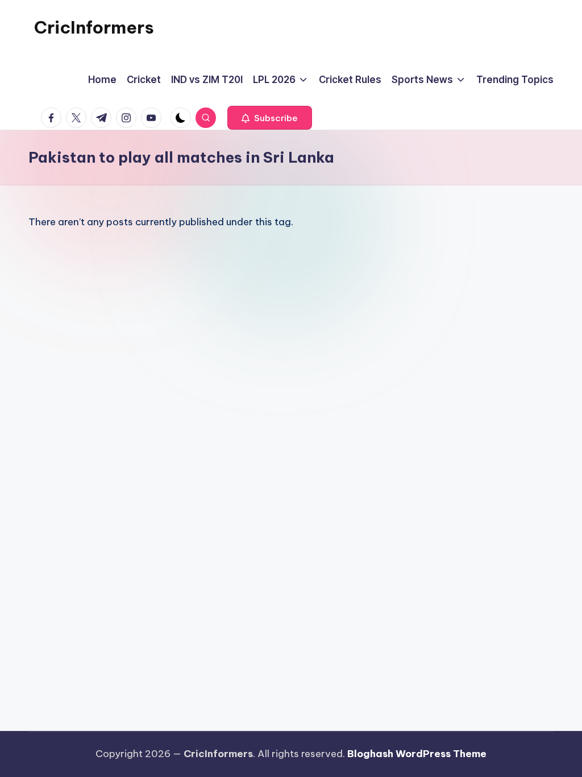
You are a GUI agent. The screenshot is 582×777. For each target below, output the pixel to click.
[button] (269, 118)
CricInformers (94, 27)
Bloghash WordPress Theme (417, 753)
